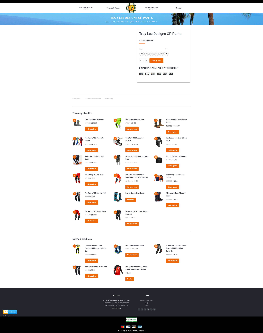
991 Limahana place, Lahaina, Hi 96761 (116, 300)
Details (129, 279)
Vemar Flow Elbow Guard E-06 (96, 267)
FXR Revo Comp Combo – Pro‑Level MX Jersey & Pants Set (95, 248)
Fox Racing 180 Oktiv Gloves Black (176, 139)
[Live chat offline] (10, 314)
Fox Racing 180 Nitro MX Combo (175, 176)
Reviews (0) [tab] (109, 99)
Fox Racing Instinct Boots (134, 193)
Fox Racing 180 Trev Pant (134, 120)
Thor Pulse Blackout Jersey (176, 156)
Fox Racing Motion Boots (134, 245)
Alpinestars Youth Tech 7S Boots (94, 157)
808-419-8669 (116, 308)
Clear (166, 49)
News (147, 305)
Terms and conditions (138, 331)
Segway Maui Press (146, 300)
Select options (91, 129)
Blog (146, 303)
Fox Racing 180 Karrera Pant (95, 193)
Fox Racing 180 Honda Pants (95, 211)
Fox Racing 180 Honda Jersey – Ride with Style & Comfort (136, 268)
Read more (130, 199)
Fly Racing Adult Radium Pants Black (136, 157)
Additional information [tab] (93, 99)
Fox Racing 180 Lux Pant (94, 175)
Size (141, 49)
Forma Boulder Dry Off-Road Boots (176, 121)
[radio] (142, 54)
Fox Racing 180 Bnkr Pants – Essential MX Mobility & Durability (176, 248)
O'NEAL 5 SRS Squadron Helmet (134, 139)
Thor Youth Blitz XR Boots (94, 120)
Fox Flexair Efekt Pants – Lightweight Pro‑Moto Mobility (136, 176)
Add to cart (156, 60)
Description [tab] (76, 99)
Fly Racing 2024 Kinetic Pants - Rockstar (136, 212)
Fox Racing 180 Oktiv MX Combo (94, 139)
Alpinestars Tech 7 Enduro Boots (176, 194)
